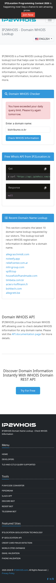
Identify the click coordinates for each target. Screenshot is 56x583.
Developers (8, 459)
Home (5, 454)
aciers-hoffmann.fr (17, 284)
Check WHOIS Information (23, 138)
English (44, 39)
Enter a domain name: (19, 123)
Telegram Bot (9, 511)
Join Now (28, 14)
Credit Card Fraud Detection (17, 542)
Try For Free (28, 390)
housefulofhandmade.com (21, 275)
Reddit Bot (7, 506)
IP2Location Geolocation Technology (22, 532)
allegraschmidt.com (17, 254)
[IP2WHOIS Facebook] (48, 579)
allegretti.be (13, 293)
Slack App (7, 496)
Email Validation (11, 553)
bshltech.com (14, 288)
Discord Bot (8, 501)
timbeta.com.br (15, 280)
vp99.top (11, 271)
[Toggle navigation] (49, 19)
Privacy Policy (8, 573)
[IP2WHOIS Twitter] (50, 579)
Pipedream (7, 490)
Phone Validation (11, 558)
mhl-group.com (15, 267)
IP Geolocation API (12, 537)
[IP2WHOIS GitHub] (53, 579)
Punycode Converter (13, 485)
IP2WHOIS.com (21, 570)
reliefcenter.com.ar (17, 263)
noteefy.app (13, 258)
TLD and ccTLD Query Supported (18, 464)
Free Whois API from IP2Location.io (27, 156)
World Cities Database (13, 548)
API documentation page (26, 334)
